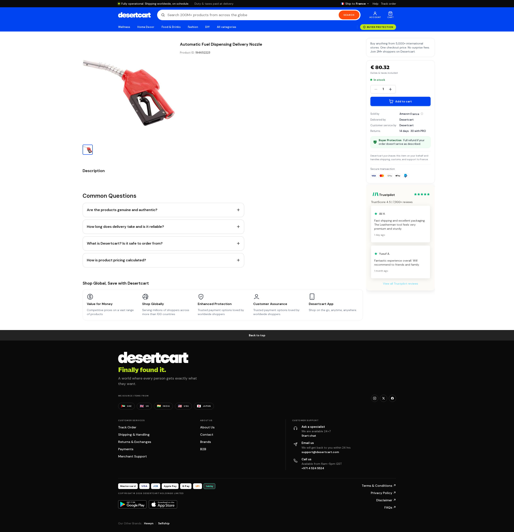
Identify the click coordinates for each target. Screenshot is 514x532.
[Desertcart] (134, 15)
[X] (383, 398)
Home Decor (145, 27)
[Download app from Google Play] (132, 504)
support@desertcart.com (320, 452)
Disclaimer (386, 500)
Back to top (257, 335)
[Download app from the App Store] (163, 504)
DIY (207, 27)
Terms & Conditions (379, 486)
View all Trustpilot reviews (400, 283)
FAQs (390, 507)
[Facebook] (392, 398)
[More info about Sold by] (422, 114)
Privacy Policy (383, 493)
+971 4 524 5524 (313, 468)
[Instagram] (374, 398)
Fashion (193, 27)
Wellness (124, 27)
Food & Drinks (171, 27)
